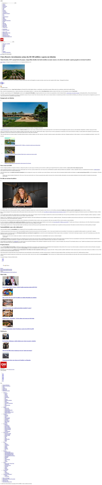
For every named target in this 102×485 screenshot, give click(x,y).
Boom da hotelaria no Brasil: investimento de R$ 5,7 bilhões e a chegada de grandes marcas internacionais (22, 145)
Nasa (5, 471)
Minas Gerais (7, 421)
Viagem (6, 475)
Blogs (4, 386)
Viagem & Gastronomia (7, 20)
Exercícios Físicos (8, 465)
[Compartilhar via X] (1, 83)
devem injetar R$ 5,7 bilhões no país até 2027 (61, 222)
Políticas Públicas (8, 412)
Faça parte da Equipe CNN (7, 36)
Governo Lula (7, 409)
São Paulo (6, 419)
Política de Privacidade (6, 32)
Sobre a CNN (5, 31)
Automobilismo (7, 459)
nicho (45, 249)
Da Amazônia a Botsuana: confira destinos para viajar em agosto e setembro (19, 341)
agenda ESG (16, 241)
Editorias (5, 392)
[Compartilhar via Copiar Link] (4, 83)
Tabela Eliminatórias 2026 (9, 454)
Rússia (6, 440)
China (6, 441)
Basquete (6, 457)
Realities (6, 447)
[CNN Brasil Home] (6, 40)
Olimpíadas (6, 456)
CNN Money (5, 12)
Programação (5, 29)
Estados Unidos (7, 435)
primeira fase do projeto (5, 129)
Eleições (4, 5)
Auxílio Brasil (7, 418)
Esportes (4, 10)
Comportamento (5, 16)
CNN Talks (4, 24)
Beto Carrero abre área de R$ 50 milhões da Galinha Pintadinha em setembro (19, 297)
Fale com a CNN (5, 34)
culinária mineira (97, 169)
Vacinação (6, 466)
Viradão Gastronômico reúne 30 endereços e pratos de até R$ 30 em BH (18, 328)
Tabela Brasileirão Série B (9, 453)
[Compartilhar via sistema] (0, 85)
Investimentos (7, 425)
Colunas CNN (5, 27)
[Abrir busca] (15, 3)
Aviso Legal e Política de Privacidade (9, 478)
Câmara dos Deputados (8, 410)
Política (4, 4)
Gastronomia (7, 476)
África (6, 438)
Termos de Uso (5, 33)
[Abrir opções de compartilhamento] (2, 84)
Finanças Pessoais (8, 429)
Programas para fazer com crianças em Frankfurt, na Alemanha (17, 360)
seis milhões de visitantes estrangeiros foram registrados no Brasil (55, 211)
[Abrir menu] (1, 1)
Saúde (4, 17)
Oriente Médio (7, 439)
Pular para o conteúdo (6, 43)
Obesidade (6, 469)
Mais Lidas (3, 274)
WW (3, 47)
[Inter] (3, 372)
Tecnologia (4, 19)
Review (4, 21)
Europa (6, 436)
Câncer (6, 467)
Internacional (5, 6)
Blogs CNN (5, 26)
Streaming (6, 448)
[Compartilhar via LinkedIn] (2, 83)
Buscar (4, 3)
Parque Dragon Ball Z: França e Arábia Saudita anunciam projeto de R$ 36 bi (20, 287)
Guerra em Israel (7, 434)
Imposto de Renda (8, 428)
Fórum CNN (5, 25)
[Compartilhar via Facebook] (0, 83)
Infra (3, 9)
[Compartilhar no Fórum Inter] (0, 86)
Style (3, 15)
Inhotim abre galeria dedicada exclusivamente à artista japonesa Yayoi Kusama (18, 163)
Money (4, 46)
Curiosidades (7, 473)
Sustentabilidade (7, 431)
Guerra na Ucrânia (8, 433)
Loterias (6, 430)
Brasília (6, 422)
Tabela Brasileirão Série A (9, 452)
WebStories (3, 331)
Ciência (4, 18)
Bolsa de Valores (7, 427)
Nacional (4, 7)
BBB (5, 443)
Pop (3, 14)
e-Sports (6, 461)
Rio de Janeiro (7, 420)
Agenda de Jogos (7, 451)
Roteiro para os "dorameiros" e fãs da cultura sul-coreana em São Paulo (18, 318)
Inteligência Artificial (6, 13)
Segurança (6, 415)
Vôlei (6, 458)
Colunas (4, 387)
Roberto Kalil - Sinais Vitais (9, 463)
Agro (3, 8)
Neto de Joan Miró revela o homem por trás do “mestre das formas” (17, 350)
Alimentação (7, 464)
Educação (4, 23)
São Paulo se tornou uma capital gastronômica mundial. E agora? (17, 308)
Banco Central (7, 426)
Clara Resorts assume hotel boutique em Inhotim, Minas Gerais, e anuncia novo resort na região (21, 154)
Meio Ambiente (7, 417)
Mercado (6, 424)
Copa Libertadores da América (10, 455)
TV (5, 449)
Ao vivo (4, 44)
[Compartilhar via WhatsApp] (3, 83)
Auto (3, 22)
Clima (6, 416)
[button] (51, 72)
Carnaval (6, 444)
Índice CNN (7, 408)
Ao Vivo (6, 393)
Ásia (5, 437)
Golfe (6, 460)
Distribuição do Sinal (6, 35)
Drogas (6, 468)
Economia (4, 11)
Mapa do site (5, 389)
